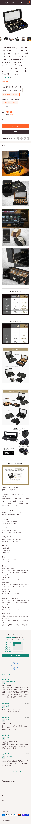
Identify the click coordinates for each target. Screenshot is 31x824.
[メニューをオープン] (2, 2)
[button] (5, 78)
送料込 (11, 114)
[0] (28, 3)
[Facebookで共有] (18, 138)
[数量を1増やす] (18, 120)
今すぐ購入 (15, 131)
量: (2, 120)
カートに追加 (15, 126)
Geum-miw (5, 81)
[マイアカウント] (24, 3)
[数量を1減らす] (7, 120)
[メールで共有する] (28, 138)
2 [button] (13, 771)
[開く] (21, 3)
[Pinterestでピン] (21, 138)
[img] (5, 679)
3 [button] (16, 771)
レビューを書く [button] (15, 655)
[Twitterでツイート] (25, 138)
